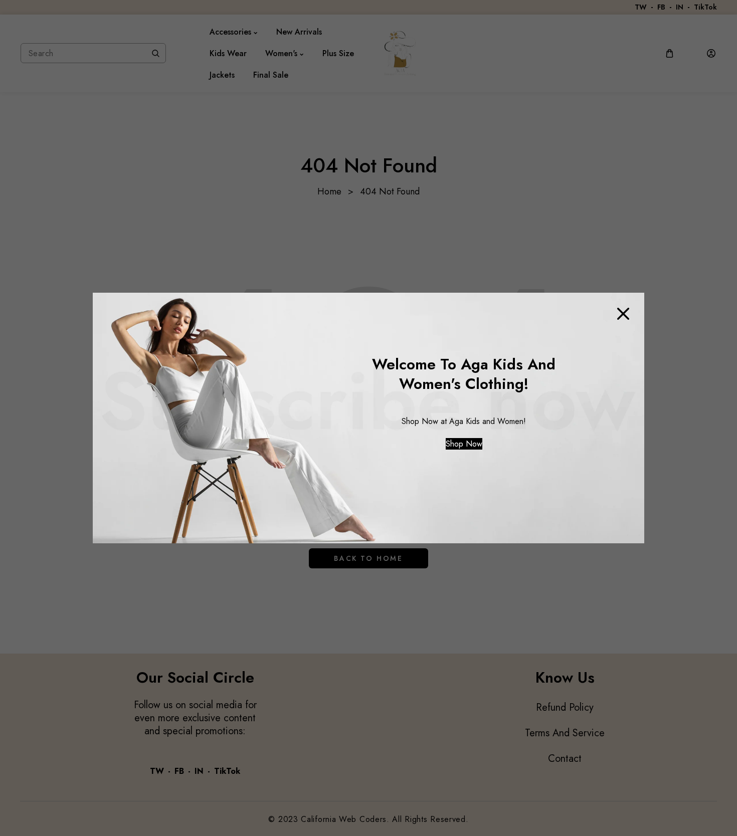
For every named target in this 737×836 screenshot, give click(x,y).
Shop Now (464, 444)
